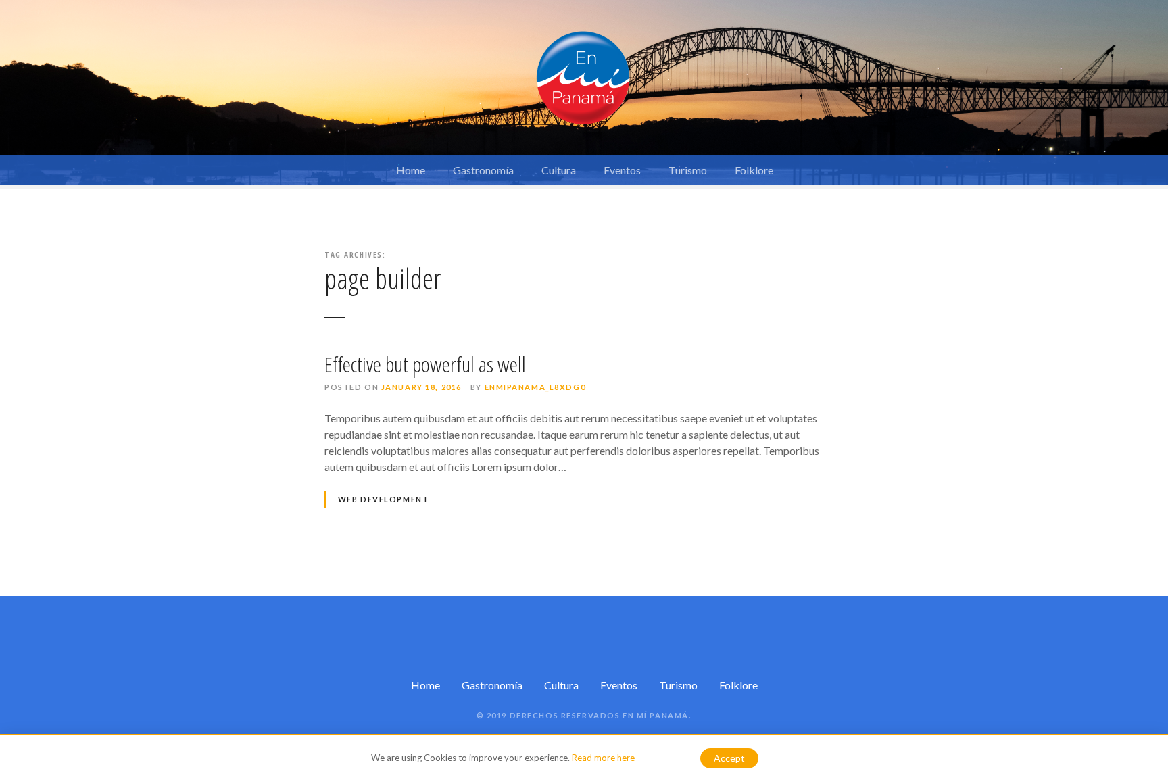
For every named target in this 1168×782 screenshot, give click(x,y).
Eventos (622, 170)
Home (410, 170)
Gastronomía (483, 170)
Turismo (687, 170)
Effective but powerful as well (425, 363)
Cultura (558, 170)
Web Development (383, 499)
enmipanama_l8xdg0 (535, 387)
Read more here (603, 757)
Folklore (754, 170)
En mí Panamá (656, 715)
